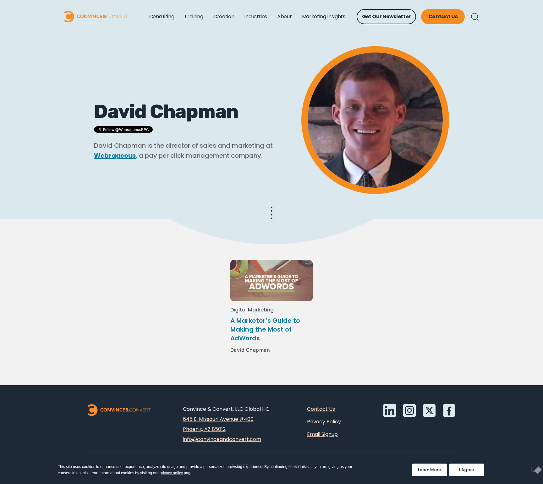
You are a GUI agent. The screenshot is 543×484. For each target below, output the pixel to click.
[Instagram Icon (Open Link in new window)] (409, 410)
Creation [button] (223, 16)
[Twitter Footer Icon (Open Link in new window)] (429, 410)
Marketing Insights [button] (323, 16)
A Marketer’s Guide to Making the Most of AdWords (265, 329)
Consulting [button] (161, 16)
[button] (475, 17)
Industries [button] (255, 16)
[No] (534, 469)
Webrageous (115, 155)
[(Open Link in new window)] (449, 410)
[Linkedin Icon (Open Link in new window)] (389, 410)
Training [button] (193, 16)
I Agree (466, 470)
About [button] (284, 16)
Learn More (432, 468)
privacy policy (171, 473)
